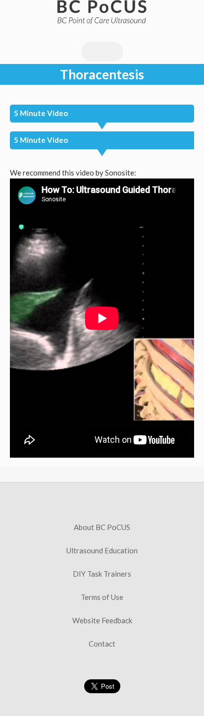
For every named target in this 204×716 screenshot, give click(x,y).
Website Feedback (102, 620)
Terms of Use (102, 597)
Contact (102, 643)
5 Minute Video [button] (41, 113)
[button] (102, 140)
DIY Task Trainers (102, 573)
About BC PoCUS (102, 527)
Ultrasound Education (102, 550)
